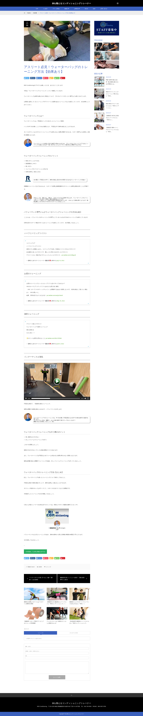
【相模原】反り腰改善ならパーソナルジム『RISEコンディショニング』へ (56, 602)
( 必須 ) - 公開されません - (32, 651)
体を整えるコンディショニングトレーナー (71, 3)
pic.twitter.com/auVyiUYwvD (55, 295)
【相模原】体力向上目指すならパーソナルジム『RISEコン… (112, 117)
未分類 (86, 22)
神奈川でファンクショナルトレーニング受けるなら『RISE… (112, 94)
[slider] (55, 398)
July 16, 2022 (60, 260)
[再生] (26, 398)
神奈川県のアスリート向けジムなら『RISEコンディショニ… (112, 106)
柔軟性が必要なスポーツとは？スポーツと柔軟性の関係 (34, 602)
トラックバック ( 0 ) (74, 632)
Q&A (94, 8)
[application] (57, 381)
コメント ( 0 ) (40, 632)
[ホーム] (24, 11)
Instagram (117, 3)
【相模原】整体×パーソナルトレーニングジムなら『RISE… (112, 129)
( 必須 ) (28, 646)
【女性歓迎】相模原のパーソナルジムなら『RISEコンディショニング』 (79, 622)
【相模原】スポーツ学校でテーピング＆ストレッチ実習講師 (34, 622)
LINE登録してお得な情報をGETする (35, 551)
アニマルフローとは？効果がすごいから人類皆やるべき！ (56, 622)
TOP (37, 8)
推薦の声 (66, 8)
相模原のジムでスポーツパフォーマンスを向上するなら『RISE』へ (79, 602)
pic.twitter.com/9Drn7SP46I (54, 338)
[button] (57, 381)
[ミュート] (85, 398)
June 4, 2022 (60, 344)
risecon (33, 567)
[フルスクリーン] (88, 398)
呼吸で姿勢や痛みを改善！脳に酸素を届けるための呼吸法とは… (112, 82)
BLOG (86, 8)
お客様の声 (77, 8)
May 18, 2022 (61, 301)
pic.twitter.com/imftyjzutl (69, 255)
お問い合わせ (103, 8)
